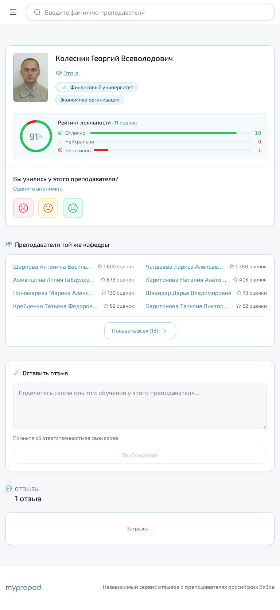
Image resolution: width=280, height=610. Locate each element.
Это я (70, 72)
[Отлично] (73, 208)
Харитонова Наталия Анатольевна (187, 279)
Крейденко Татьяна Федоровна (56, 305)
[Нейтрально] (48, 208)
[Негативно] (23, 208)
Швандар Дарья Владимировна (189, 292)
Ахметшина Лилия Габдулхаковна (54, 279)
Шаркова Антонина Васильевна (53, 266)
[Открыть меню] (13, 12)
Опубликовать (140, 455)
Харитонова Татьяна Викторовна (189, 305)
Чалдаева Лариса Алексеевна (185, 266)
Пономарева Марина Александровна (55, 292)
